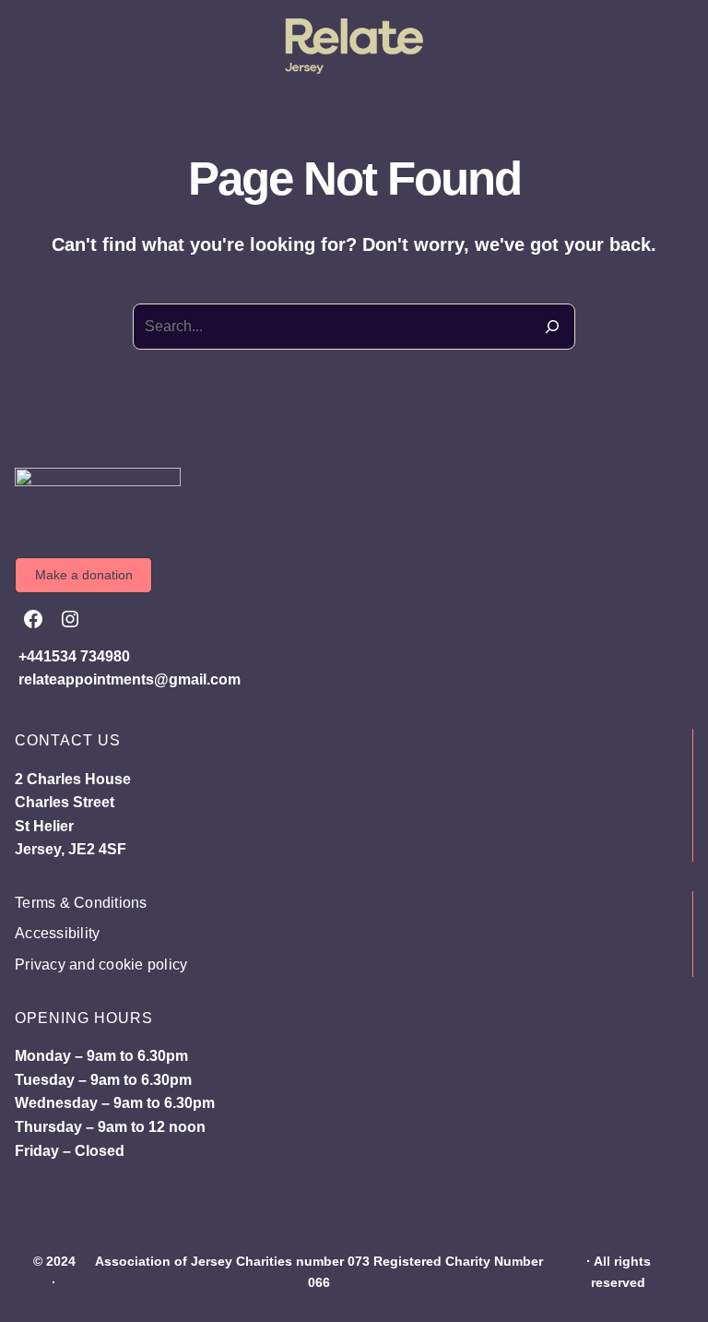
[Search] (552, 326)
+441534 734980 (74, 656)
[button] (83, 575)
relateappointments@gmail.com (129, 679)
